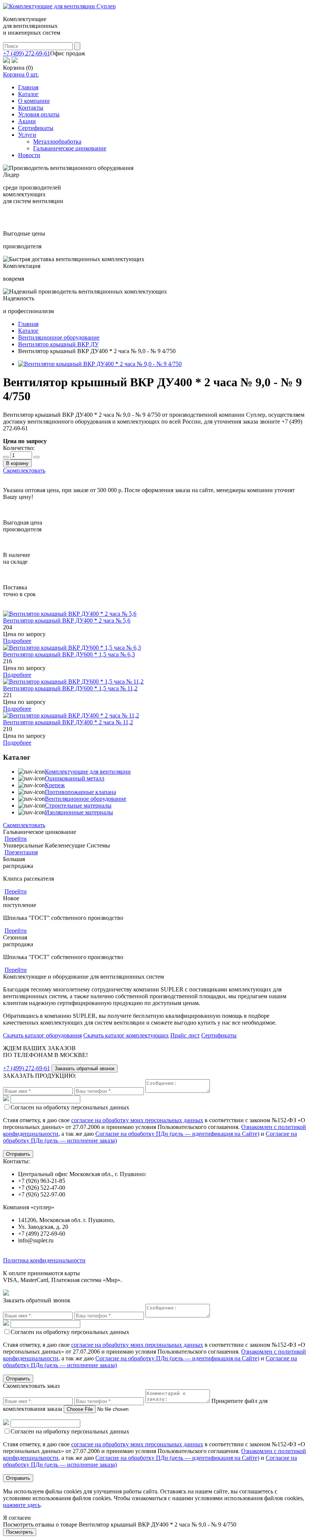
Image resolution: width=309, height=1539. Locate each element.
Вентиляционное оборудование (85, 799)
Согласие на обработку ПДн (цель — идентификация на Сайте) (177, 1134)
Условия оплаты (39, 114)
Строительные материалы (78, 805)
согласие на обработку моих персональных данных (137, 1120)
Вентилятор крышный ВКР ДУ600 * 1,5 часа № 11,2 (70, 688)
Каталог (28, 94)
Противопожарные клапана (80, 792)
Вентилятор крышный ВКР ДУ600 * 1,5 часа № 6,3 (69, 654)
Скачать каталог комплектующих (126, 1035)
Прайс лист (185, 1035)
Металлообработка (57, 141)
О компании (34, 101)
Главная (28, 87)
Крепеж (55, 785)
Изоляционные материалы (79, 812)
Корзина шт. (21, 74)
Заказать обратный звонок (85, 1068)
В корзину (17, 463)
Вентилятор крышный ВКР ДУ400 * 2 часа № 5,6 (66, 620)
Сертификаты (36, 128)
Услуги (27, 135)
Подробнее (17, 641)
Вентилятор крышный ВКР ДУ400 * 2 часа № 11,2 (68, 722)
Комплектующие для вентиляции (88, 771)
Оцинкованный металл (74, 778)
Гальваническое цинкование (69, 148)
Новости (29, 155)
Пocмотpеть (19, 1532)
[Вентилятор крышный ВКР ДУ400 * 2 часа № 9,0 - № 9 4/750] (100, 364)
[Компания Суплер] (59, 6)
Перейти (16, 838)
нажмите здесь (21, 1505)
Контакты (30, 107)
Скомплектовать (24, 470)
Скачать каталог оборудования (42, 1035)
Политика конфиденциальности (44, 1260)
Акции (27, 121)
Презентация (21, 852)
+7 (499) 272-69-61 (26, 53)
